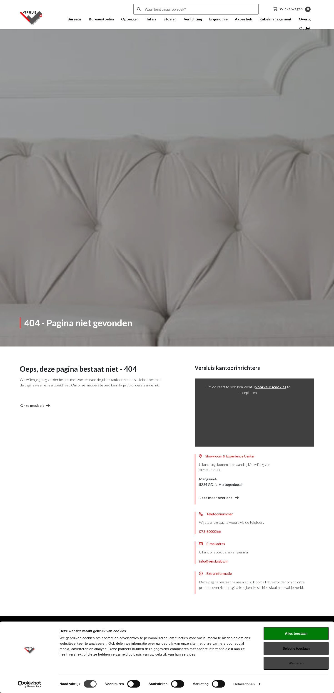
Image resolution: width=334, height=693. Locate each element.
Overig (305, 19)
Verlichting (193, 19)
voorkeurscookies (270, 387)
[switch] (133, 684)
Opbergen (130, 19)
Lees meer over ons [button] (216, 497)
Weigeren (296, 663)
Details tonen (243, 684)
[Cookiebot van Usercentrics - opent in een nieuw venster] (29, 684)
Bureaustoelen (101, 19)
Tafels (151, 19)
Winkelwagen (294, 9)
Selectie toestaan (296, 648)
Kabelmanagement (275, 19)
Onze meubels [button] (32, 405)
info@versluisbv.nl (213, 561)
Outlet (305, 28)
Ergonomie (218, 19)
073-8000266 (210, 531)
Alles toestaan (296, 633)
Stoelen (170, 19)
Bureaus (74, 19)
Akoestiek (243, 19)
